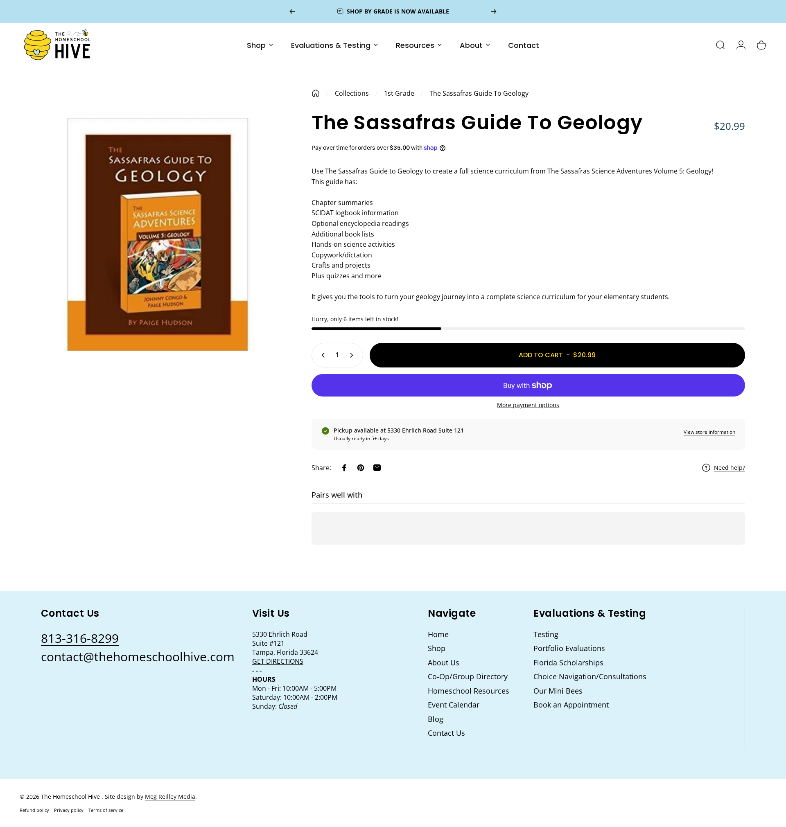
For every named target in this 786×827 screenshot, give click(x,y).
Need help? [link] (729, 467)
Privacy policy (69, 810)
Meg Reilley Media (170, 796)
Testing (545, 634)
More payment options (528, 405)
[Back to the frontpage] (316, 93)
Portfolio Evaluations (569, 648)
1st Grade (399, 93)
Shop (436, 648)
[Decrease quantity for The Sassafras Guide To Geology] (321, 355)
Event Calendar (453, 705)
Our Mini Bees (558, 691)
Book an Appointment (571, 705)
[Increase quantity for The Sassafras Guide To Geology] (353, 355)
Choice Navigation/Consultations (589, 676)
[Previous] (292, 11)
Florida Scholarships (568, 662)
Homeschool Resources (468, 691)
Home (438, 634)
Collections (352, 93)
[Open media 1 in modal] (158, 235)
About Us (443, 662)
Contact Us (446, 733)
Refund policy (34, 810)
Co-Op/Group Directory (468, 676)
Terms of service (105, 810)
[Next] (494, 11)
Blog (435, 719)
